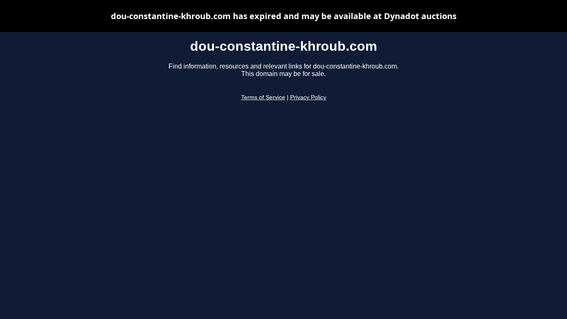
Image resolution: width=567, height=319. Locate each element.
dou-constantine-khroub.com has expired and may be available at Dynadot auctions (284, 16)
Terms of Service (263, 97)
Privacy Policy (308, 97)
